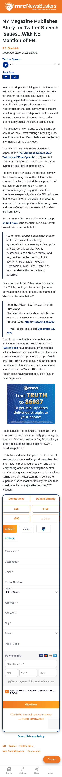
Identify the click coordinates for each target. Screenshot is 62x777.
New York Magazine (13, 751)
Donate (52, 759)
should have (10, 222)
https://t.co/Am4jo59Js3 (39, 321)
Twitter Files (10, 347)
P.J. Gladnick (10, 48)
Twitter (13, 746)
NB (4, 746)
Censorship (33, 751)
